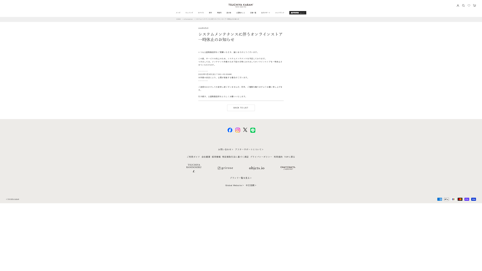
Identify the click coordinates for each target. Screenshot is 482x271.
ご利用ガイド (193, 157)
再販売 (219, 13)
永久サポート (265, 13)
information (188, 19)
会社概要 (206, 157)
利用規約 (278, 157)
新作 (210, 13)
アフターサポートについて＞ (249, 149)
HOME (178, 19)
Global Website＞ (234, 185)
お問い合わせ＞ (226, 149)
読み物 (229, 13)
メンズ (178, 13)
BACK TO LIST (241, 107)
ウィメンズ (189, 13)
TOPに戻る (289, 157)
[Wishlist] (468, 5)
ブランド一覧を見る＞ (241, 178)
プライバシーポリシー (261, 157)
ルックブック (279, 13)
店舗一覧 (253, 13)
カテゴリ (201, 13)
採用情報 (216, 157)
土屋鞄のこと (240, 13)
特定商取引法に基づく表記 (235, 157)
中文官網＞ (251, 185)
